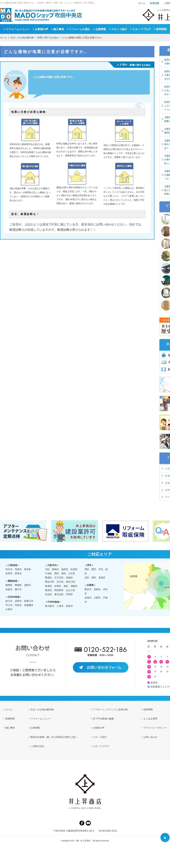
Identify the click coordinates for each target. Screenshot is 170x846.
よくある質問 (150, 718)
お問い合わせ (150, 737)
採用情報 (161, 29)
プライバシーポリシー (155, 727)
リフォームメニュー (18, 29)
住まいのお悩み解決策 (22, 37)
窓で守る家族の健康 (103, 718)
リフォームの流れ (79, 29)
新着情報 (154, 3)
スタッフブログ (141, 29)
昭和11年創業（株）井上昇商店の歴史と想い (54, 737)
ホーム (3, 37)
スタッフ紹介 (119, 29)
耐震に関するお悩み (48, 37)
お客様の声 (41, 29)
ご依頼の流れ (37, 746)
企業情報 (100, 29)
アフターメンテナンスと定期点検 (110, 709)
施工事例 (58, 29)
